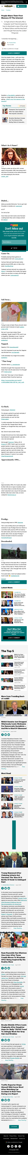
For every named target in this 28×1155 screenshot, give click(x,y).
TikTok (24, 1044)
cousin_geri (4, 176)
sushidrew (4, 357)
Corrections (6, 1138)
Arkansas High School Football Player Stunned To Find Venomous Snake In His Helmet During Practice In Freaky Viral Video (12, 2)
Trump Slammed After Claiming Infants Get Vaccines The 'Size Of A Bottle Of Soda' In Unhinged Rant (13, 877)
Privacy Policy (13, 1136)
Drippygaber (5, 419)
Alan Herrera (6, 731)
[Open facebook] (8, 1146)
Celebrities (17, 592)
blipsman (20, 522)
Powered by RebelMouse (14, 1152)
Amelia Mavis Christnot (8, 885)
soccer (22, 986)
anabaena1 (4, 340)
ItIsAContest (8, 372)
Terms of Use (21, 1136)
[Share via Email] (8, 734)
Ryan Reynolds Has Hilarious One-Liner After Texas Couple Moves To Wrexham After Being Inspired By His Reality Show (14, 957)
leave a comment (14, 53)
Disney (3, 974)
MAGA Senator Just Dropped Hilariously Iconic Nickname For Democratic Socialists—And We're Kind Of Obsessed (14, 725)
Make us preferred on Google (11, 48)
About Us (6, 1136)
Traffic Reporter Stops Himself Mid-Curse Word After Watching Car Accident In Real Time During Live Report (12, 1089)
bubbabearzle (15, 576)
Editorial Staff (14, 1138)
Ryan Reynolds (18, 982)
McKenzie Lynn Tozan (8, 965)
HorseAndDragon (6, 538)
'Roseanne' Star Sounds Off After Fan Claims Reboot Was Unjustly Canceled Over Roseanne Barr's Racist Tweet (17, 113)
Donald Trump (18, 618)
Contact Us (22, 1138)
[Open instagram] (19, 1146)
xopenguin (19, 206)
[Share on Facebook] (2, 734)
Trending (8, 10)
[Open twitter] (12, 1146)
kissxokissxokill (13, 347)
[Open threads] (16, 1146)
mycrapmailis (15, 352)
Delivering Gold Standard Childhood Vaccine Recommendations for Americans (14, 902)
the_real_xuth (19, 382)
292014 (5, 220)
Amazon (3, 444)
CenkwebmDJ (14, 275)
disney (3, 271)
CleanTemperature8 (7, 456)
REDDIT (3, 579)
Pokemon (11, 442)
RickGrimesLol (11, 495)
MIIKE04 (12, 410)
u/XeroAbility (11, 95)
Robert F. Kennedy (6, 914)
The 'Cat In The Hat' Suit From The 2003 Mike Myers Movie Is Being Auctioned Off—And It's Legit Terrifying (19, 598)
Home (2, 10)
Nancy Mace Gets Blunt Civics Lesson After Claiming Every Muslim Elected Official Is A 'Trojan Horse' (19, 615)
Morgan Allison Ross (8, 1097)
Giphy (2, 483)
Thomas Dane (12, 42)
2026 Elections (18, 609)
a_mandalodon (15, 364)
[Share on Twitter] (5, 734)
